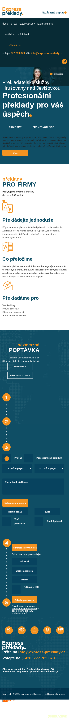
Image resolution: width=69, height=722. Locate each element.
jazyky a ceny (27, 23)
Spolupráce (8, 671)
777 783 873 (18, 53)
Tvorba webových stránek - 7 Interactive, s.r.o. (57, 716)
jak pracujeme (45, 23)
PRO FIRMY (15, 127)
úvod (5, 23)
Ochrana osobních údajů (45, 671)
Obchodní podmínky (13, 669)
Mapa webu (23, 671)
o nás (14, 23)
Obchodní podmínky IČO (40, 669)
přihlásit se (15, 45)
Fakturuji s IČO (31, 587)
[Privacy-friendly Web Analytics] (8, 700)
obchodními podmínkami (24, 608)
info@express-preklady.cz (47, 53)
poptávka (9, 34)
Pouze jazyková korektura (49, 458)
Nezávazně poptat (53, 12)
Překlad (18, 458)
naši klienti (23, 34)
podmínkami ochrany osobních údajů (22, 611)
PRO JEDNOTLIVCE (43, 127)
